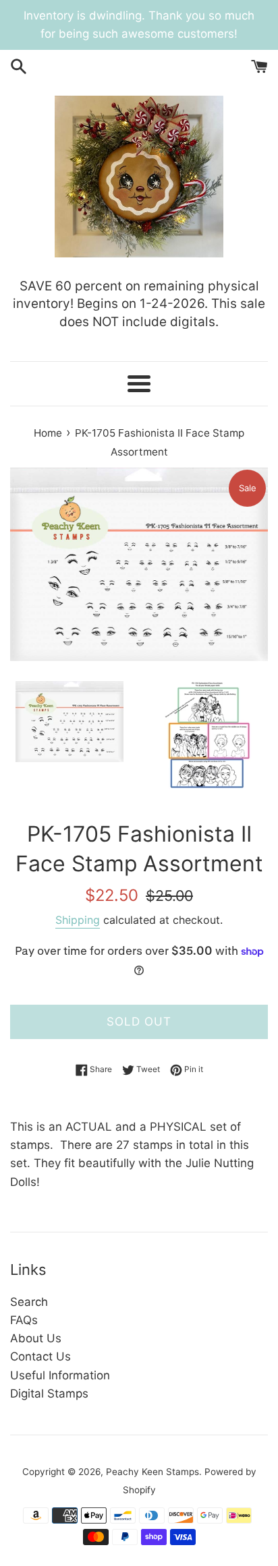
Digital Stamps (49, 1393)
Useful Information (60, 1375)
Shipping (77, 920)
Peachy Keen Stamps (152, 1471)
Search (29, 1302)
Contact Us (40, 1356)
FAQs (24, 1320)
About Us (35, 1338)
